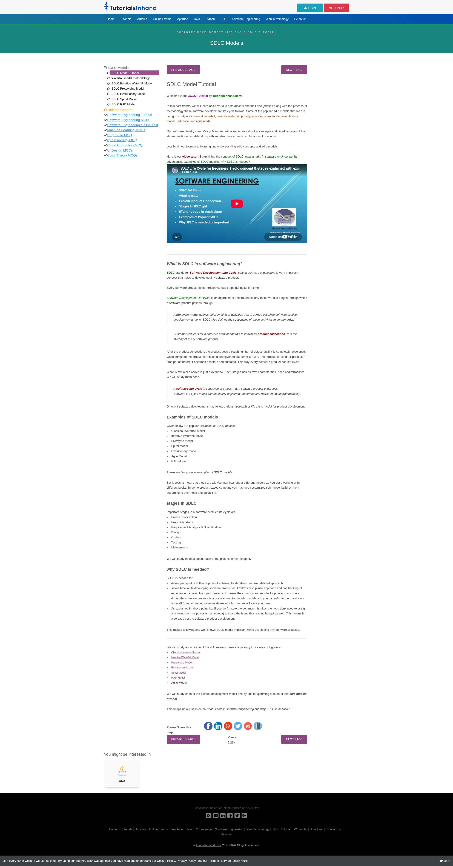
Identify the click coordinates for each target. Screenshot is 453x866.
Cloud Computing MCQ (125, 145)
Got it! (446, 860)
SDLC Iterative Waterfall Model (131, 83)
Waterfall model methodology (130, 78)
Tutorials (125, 19)
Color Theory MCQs (122, 155)
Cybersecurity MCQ (122, 140)
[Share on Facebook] (208, 726)
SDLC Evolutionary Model (128, 94)
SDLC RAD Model (123, 104)
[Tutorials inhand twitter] (237, 816)
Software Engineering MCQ (128, 120)
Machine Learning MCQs (126, 130)
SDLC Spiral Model (124, 99)
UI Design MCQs (120, 150)
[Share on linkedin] (218, 726)
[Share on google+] (228, 726)
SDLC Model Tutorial (125, 73)
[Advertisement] (331, 118)
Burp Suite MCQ (119, 135)
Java (197, 19)
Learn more (240, 860)
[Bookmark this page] (258, 726)
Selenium (300, 19)
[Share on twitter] (238, 726)
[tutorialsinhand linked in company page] (223, 816)
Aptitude (182, 19)
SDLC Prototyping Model (127, 88)
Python (210, 19)
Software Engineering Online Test (132, 125)
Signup (338, 8)
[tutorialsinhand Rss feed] (208, 816)
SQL (223, 19)
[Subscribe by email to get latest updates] (216, 816)
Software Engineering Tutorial (129, 115)
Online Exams (162, 19)
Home (110, 19)
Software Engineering (246, 19)
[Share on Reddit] (248, 726)
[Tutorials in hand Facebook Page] (230, 816)
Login (311, 8)
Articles (142, 19)
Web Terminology (277, 19)
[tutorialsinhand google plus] (244, 816)
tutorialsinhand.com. (209, 845)
